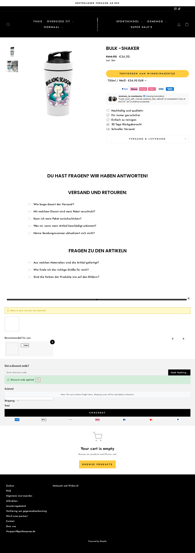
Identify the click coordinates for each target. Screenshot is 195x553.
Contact (10, 521)
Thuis (38, 21)
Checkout (97, 412)
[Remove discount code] (37, 380)
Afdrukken (12, 501)
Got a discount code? (17, 365)
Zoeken (10, 485)
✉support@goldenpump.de (20, 531)
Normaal (52, 27)
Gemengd (155, 21)
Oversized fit (59, 21)
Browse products (97, 464)
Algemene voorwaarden (19, 495)
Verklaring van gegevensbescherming (26, 511)
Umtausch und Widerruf (65, 485)
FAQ (8, 490)
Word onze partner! (17, 516)
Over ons (11, 526)
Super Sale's (141, 27)
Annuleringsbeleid (16, 506)
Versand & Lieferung (147, 138)
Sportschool (128, 21)
